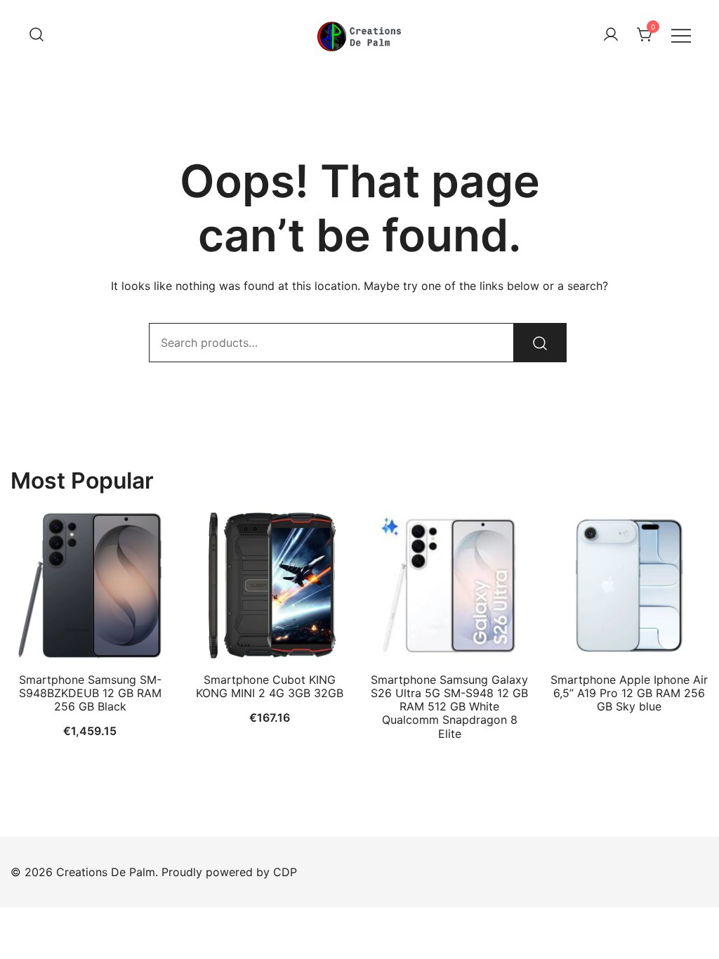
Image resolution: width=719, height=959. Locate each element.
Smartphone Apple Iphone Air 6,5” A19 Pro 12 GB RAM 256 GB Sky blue (629, 693)
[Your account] (610, 35)
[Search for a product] (36, 35)
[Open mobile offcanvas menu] (681, 34)
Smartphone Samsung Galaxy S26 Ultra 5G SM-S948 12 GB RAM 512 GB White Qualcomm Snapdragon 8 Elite (449, 707)
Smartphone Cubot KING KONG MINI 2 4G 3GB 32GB (269, 686)
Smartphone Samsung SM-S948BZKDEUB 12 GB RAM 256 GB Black (90, 693)
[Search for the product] (540, 342)
